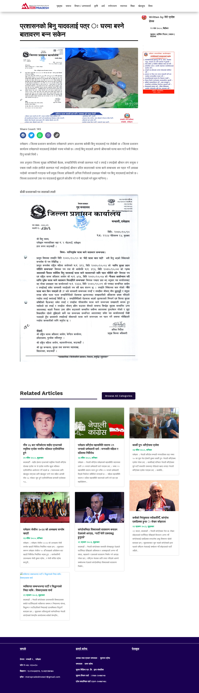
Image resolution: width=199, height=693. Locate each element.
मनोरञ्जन (112, 6)
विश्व (150, 6)
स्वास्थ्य (123, 6)
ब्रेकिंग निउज (162, 34)
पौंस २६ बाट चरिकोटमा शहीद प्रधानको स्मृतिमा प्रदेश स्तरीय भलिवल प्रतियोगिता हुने (43, 448)
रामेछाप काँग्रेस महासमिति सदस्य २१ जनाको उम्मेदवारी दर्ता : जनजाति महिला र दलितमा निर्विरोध (98, 448)
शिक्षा (132, 6)
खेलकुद (141, 6)
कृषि (96, 6)
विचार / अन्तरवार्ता (82, 6)
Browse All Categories (118, 395)
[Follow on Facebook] (93, 639)
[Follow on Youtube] (105, 639)
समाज (68, 6)
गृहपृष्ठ (59, 6)
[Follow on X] (99, 639)
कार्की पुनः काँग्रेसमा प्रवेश (146, 445)
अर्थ (103, 6)
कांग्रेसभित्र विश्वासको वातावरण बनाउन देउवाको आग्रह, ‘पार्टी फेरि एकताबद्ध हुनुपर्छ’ (97, 533)
